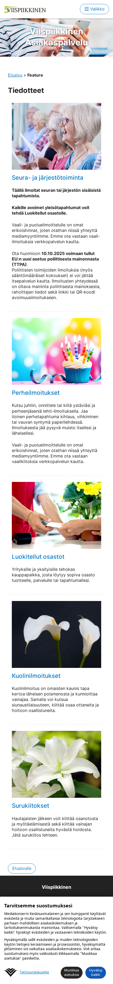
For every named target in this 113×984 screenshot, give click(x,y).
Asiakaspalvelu (56, 36)
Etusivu (15, 75)
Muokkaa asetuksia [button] (71, 972)
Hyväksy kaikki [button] (95, 972)
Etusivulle (21, 868)
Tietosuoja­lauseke (34, 972)
